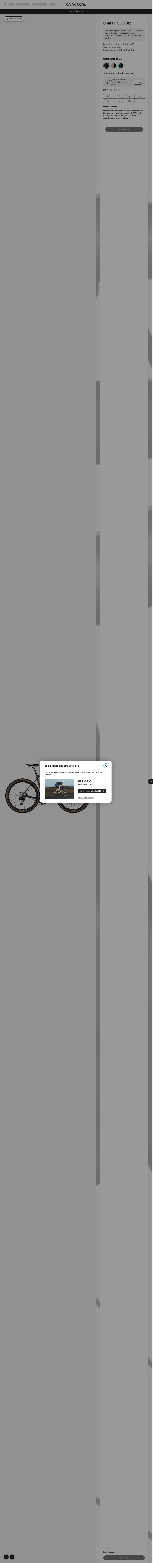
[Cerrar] (105, 765)
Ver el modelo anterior (86, 797)
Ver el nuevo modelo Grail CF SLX (92, 791)
